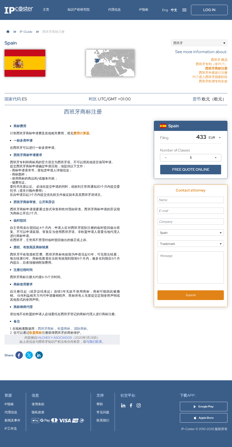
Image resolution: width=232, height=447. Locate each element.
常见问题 (103, 412)
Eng (165, 10)
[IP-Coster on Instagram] (138, 405)
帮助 (100, 404)
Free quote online (190, 169)
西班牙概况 (219, 59)
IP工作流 (11, 428)
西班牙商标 (46, 328)
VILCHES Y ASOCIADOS (54, 338)
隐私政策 (38, 412)
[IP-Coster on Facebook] (131, 405)
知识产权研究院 (79, 9)
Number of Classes (175, 150)
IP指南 (143, 9)
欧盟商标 (64, 328)
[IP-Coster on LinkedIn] (123, 405)
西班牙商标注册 (216, 68)
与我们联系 (94, 342)
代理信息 (114, 9)
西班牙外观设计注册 (213, 73)
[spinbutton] (190, 157)
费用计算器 (81, 133)
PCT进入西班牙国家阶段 (210, 77)
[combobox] (199, 43)
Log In (209, 9)
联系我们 (103, 420)
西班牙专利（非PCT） (211, 64)
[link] (8, 31)
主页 (46, 9)
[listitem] (201, 64)
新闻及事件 (12, 420)
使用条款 (38, 404)
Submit (191, 295)
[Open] (224, 43)
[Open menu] (184, 10)
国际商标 (80, 328)
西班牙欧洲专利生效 (213, 81)
